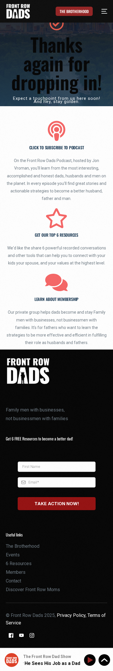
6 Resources (19, 563)
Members (15, 572)
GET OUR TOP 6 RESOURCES (56, 235)
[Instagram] (32, 635)
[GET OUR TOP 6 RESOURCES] (57, 218)
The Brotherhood (22, 546)
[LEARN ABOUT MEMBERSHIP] (57, 283)
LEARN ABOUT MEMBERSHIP (56, 299)
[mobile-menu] (101, 11)
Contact (13, 581)
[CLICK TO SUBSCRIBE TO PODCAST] (57, 131)
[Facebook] (11, 635)
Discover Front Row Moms (33, 589)
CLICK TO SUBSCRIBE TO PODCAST (56, 147)
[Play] (91, 660)
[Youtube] (21, 635)
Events (13, 555)
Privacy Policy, (72, 615)
